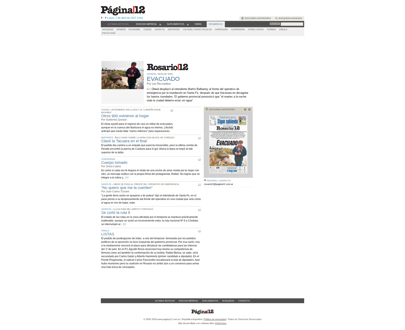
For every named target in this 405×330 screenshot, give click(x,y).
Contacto (244, 301)
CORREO (271, 29)
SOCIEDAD (107, 29)
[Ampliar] (228, 176)
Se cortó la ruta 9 (115, 212)
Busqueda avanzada (289, 18)
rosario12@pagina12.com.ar (218, 184)
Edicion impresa (188, 301)
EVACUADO (163, 79)
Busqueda (228, 301)
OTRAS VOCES (256, 29)
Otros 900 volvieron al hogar (125, 116)
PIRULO (283, 29)
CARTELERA (221, 29)
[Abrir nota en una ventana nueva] (148, 89)
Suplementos (210, 301)
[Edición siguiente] (106, 17)
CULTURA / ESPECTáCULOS (197, 29)
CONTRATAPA (238, 29)
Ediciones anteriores (257, 18)
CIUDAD (147, 29)
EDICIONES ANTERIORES (222, 109)
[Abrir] (160, 24)
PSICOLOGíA (109, 33)
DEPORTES (174, 29)
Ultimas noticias (165, 301)
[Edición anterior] (101, 17)
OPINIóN (121, 29)
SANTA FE (160, 29)
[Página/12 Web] (123, 14)
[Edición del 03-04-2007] (249, 110)
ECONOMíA (134, 29)
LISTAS (107, 234)
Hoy (140, 17)
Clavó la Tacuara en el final (124, 141)
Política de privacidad (215, 319)
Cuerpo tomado (114, 162)
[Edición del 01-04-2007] (244, 110)
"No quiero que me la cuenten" (127, 188)
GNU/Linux (220, 323)
